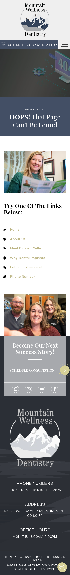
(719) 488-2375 (49, 490)
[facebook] (54, 389)
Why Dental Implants (27, 257)
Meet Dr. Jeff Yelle (25, 248)
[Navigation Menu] (64, 44)
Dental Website (20, 557)
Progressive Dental (46, 558)
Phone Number (22, 276)
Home (15, 229)
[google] (15, 389)
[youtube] (41, 389)
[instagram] (28, 389)
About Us (17, 239)
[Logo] (35, 20)
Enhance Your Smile (27, 267)
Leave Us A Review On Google (35, 564)
